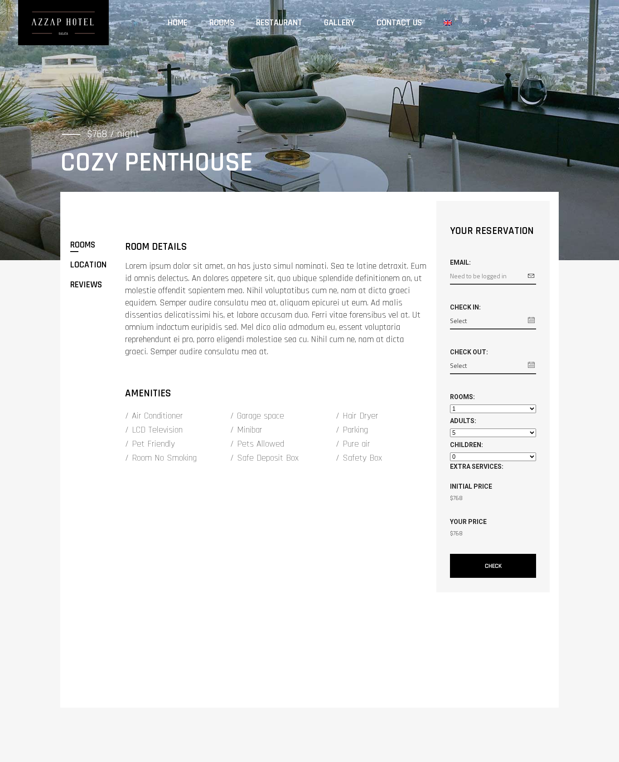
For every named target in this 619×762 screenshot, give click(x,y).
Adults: (463, 420)
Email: (460, 262)
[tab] (97, 245)
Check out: (469, 352)
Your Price (468, 521)
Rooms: (462, 396)
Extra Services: (476, 466)
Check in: (465, 307)
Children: (466, 444)
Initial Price (471, 486)
